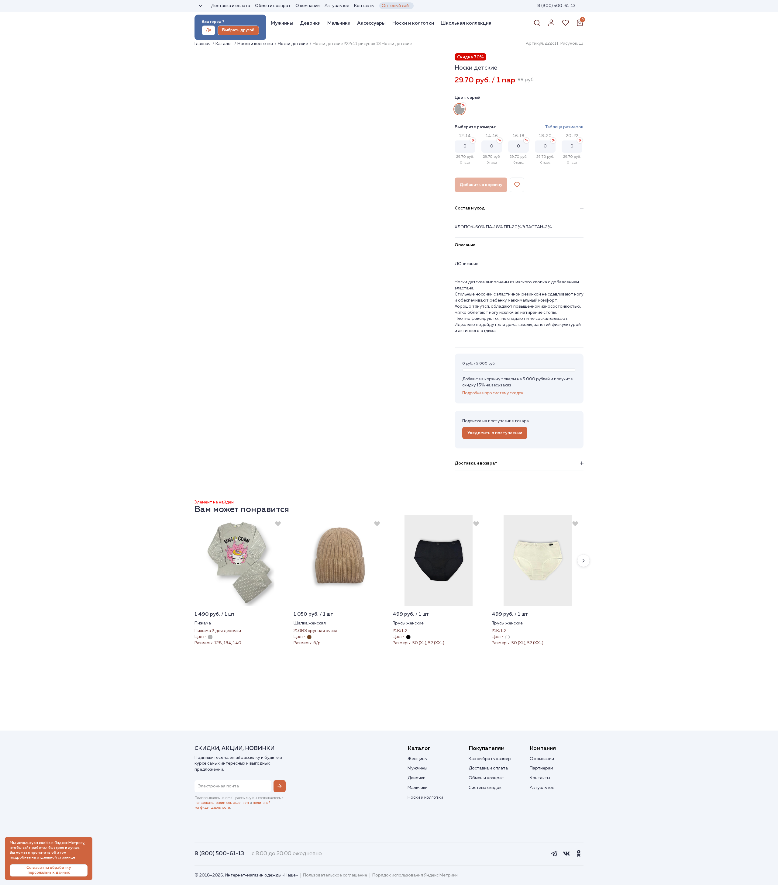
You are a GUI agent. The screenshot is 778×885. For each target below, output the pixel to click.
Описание (465, 245)
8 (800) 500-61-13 (556, 6)
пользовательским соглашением (221, 803)
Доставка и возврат (476, 463)
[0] (580, 25)
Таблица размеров (564, 127)
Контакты (364, 6)
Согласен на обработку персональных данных (48, 870)
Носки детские (293, 44)
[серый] (459, 109)
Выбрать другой (238, 30)
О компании (307, 6)
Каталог (224, 44)
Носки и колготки (413, 23)
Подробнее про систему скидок (492, 393)
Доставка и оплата (230, 6)
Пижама (202, 623)
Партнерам (541, 768)
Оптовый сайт (396, 6)
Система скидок (485, 788)
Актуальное (337, 6)
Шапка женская (310, 623)
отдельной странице (56, 857)
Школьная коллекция (466, 23)
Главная (203, 44)
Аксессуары (371, 23)
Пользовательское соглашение (335, 875)
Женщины (418, 759)
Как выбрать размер (490, 759)
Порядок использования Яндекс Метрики (415, 875)
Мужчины (282, 23)
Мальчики (338, 23)
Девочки (310, 23)
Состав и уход (470, 208)
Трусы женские (408, 623)
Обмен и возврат (273, 6)
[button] (583, 561)
